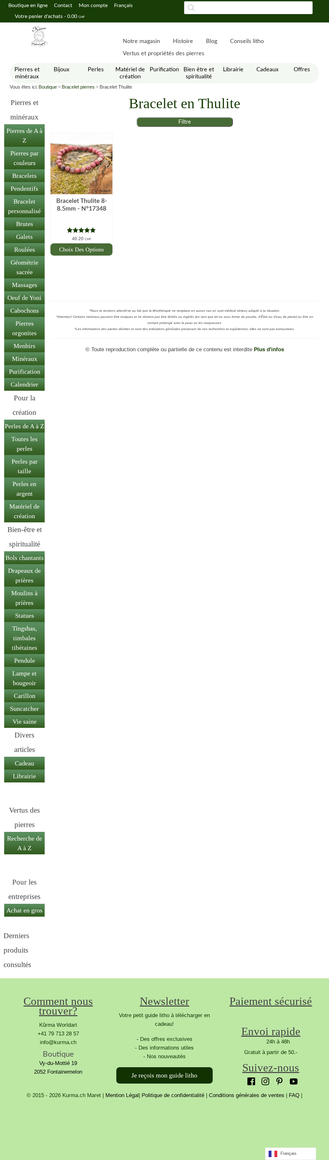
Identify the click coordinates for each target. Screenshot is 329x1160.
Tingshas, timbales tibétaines (24, 638)
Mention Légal (122, 1095)
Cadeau (24, 763)
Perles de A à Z (24, 426)
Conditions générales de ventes (246, 1095)
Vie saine (25, 721)
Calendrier (24, 384)
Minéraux (24, 358)
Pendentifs (24, 188)
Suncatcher (24, 708)
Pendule (24, 660)
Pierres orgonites (24, 328)
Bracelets (24, 175)
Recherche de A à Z (24, 843)
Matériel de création (24, 511)
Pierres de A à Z (24, 135)
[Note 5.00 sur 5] (81, 230)
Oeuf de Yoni (24, 297)
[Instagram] (264, 1080)
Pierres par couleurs (24, 158)
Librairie (24, 776)
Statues (24, 615)
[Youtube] (292, 1080)
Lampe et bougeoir (24, 678)
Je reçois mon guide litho (164, 1075)
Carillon (24, 695)
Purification (24, 371)
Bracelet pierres (78, 87)
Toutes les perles (24, 443)
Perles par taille (25, 466)
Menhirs (24, 345)
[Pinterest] (278, 1080)
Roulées (24, 249)
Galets (24, 236)
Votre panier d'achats (49, 16)
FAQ (294, 1095)
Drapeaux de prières (24, 575)
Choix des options (81, 249)
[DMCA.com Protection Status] (164, 1124)
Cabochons (24, 310)
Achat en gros (24, 910)
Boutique (48, 87)
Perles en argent (24, 488)
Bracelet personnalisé (24, 206)
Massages (24, 284)
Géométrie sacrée (24, 267)
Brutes (24, 223)
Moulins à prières (24, 597)
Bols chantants (24, 557)
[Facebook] (250, 1080)
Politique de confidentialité (173, 1095)
